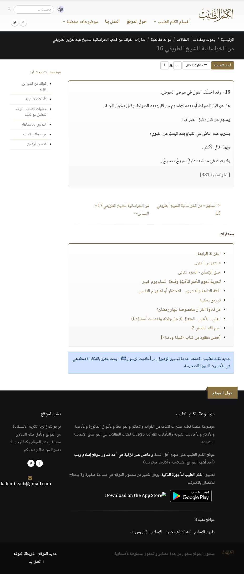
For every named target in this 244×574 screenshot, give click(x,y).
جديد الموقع (47, 554)
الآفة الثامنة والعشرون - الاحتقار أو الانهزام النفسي (179, 291)
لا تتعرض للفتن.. (207, 263)
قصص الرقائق (36, 144)
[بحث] (9, 9)
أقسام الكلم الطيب (173, 22)
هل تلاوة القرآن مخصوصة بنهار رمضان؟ (188, 310)
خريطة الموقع (24, 554)
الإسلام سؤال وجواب (146, 532)
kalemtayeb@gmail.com (26, 484)
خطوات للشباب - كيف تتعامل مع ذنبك (31, 112)
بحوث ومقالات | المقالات (196, 39)
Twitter (14, 22)
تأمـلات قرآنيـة (36, 99)
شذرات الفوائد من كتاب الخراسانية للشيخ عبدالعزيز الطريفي (99, 39)
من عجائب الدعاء (34, 134)
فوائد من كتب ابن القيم (34, 87)
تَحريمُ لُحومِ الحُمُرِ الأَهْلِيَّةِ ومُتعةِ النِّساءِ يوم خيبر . (180, 282)
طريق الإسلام (204, 532)
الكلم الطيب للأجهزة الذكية (182, 475)
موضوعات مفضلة (82, 22)
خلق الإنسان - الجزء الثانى (199, 272)
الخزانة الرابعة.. (208, 254)
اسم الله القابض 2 (206, 328)
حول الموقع (137, 22)
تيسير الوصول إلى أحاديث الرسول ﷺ (150, 359)
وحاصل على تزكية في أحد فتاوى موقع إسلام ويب (113, 454)
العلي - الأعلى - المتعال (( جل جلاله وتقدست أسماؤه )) (176, 319)
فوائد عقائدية (161, 39)
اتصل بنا (112, 22)
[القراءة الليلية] (59, 9)
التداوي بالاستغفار (34, 124)
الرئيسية (227, 39)
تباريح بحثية (210, 300)
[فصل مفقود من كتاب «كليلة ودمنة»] (191, 338)
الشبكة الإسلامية (178, 532)
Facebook (23, 22)
